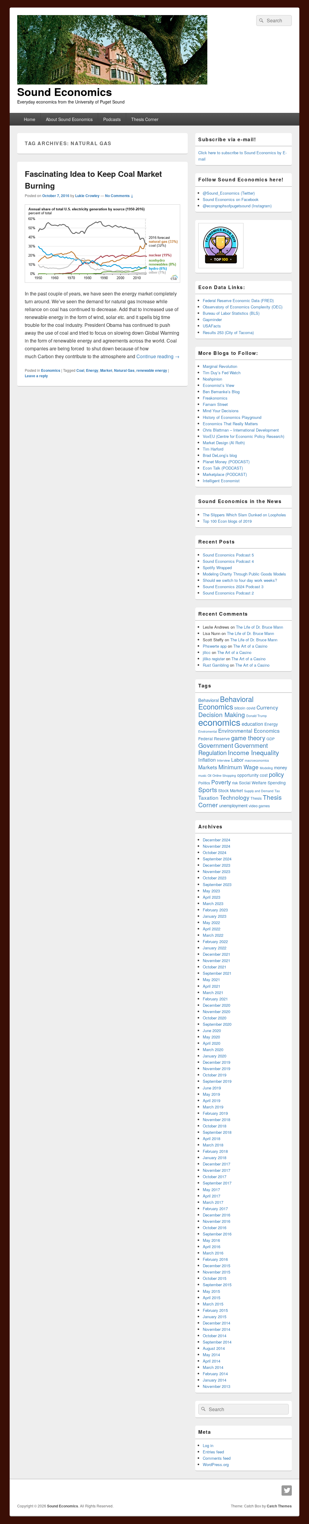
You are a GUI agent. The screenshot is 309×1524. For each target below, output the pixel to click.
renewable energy (151, 370)
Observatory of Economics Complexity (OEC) (242, 307)
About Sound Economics (69, 119)
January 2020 (214, 1056)
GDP (270, 738)
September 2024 (217, 859)
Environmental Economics (249, 730)
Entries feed (213, 1452)
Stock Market (230, 790)
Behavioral (208, 700)
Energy (92, 370)
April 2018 (211, 1138)
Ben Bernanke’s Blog (221, 391)
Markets (207, 767)
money (280, 767)
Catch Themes (279, 1506)
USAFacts (212, 326)
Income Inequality (253, 752)
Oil (209, 775)
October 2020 (214, 1018)
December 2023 (216, 865)
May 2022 (211, 922)
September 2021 (217, 973)
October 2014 (214, 1335)
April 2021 (211, 986)
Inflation (207, 759)
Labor (237, 759)
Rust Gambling (216, 665)
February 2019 (215, 1113)
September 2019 (217, 1081)
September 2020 (217, 1024)
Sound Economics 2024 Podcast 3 (233, 586)
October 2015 (214, 1278)
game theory (248, 737)
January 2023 (214, 916)
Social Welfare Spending (262, 783)
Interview (223, 760)
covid (251, 708)
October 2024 (214, 852)
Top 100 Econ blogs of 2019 (227, 521)
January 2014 (214, 1380)
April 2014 (211, 1361)
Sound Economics (64, 91)
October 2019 (214, 1075)
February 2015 (215, 1310)
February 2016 (215, 1259)
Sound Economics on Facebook (231, 199)
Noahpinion (212, 379)
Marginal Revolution (220, 366)
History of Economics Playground (232, 417)
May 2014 (211, 1354)
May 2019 (211, 1094)
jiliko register (214, 659)
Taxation (208, 797)
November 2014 (216, 1329)
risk (235, 783)
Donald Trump (256, 715)
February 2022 (215, 941)
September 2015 (217, 1284)
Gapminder (212, 319)
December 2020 (216, 1005)
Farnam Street (215, 404)
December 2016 (216, 1215)
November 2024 (216, 846)
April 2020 (211, 1043)
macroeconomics (257, 760)
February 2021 (215, 999)
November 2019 (216, 1068)
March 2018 (213, 1145)
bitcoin (239, 708)
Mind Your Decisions (221, 410)
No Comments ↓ (119, 195)
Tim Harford (213, 449)
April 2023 (211, 897)
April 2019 (211, 1100)
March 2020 (213, 1049)
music (202, 775)
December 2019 (216, 1062)
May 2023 (211, 891)
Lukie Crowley (87, 195)
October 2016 (214, 1227)
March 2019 (213, 1107)
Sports (207, 789)
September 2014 (217, 1342)
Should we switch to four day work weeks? (240, 580)
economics (219, 722)
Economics (50, 370)
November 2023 (216, 871)
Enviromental (207, 731)
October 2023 (214, 878)
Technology (234, 797)
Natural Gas (124, 370)
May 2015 (211, 1291)
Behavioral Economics (225, 703)
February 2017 (215, 1208)
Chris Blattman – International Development (241, 430)
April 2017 (211, 1196)
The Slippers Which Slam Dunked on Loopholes (244, 515)
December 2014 (216, 1323)
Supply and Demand (258, 791)
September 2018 (217, 1132)
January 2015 (214, 1316)
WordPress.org (216, 1464)
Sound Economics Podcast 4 (228, 561)
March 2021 (213, 992)
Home (29, 119)
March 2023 (213, 903)
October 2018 (214, 1126)
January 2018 (214, 1157)
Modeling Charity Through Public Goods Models (244, 574)
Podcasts (112, 119)
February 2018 (215, 1151)
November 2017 (216, 1170)
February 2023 (215, 910)
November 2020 (216, 1011)
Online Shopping (224, 775)
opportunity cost (252, 775)
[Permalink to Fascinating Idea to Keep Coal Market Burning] (102, 285)
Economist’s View (218, 385)
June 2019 (212, 1088)
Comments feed (217, 1458)
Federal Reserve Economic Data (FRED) (238, 300)
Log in (208, 1445)
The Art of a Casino (250, 646)
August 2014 (214, 1348)
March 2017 (213, 1202)
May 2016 (211, 1240)
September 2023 (217, 884)
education (252, 723)
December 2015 (216, 1265)
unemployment (233, 805)
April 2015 (211, 1297)
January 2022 (214, 948)
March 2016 (213, 1253)
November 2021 (216, 960)
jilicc (207, 652)
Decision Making (221, 714)
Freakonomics (215, 398)
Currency (267, 707)
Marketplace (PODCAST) (225, 474)
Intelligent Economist (221, 480)
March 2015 (213, 1304)
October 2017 (214, 1176)
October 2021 (214, 967)
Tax (277, 791)
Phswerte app (215, 646)
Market (106, 370)
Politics (204, 783)
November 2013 (216, 1386)
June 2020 (212, 1030)
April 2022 (211, 929)
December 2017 (216, 1164)
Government (215, 745)
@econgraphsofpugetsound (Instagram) (237, 206)
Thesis (256, 798)
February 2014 (215, 1373)
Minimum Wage (238, 767)
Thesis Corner (144, 119)
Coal (80, 370)
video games (259, 805)
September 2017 (217, 1183)
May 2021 (211, 979)
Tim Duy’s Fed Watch (222, 372)
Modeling (266, 768)
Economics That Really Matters (230, 423)
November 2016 (216, 1221)
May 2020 (211, 1037)
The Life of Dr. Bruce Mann (259, 627)
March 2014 (213, 1367)
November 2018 (216, 1119)
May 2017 (211, 1189)
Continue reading (158, 356)
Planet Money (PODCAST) (226, 461)
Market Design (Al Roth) (224, 442)
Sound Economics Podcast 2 (228, 593)
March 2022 (213, 935)
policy (276, 774)
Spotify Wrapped (217, 567)
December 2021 (216, 954)
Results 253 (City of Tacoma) (228, 332)
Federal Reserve (214, 738)
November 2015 (216, 1272)
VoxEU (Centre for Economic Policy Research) (243, 436)
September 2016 (217, 1234)
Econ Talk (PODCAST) (223, 468)
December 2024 (216, 840)
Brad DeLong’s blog (220, 455)
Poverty (221, 782)
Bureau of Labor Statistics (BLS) (231, 313)
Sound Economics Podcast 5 (228, 555)
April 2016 (211, 1246)
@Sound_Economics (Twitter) (229, 193)
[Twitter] (287, 1490)
